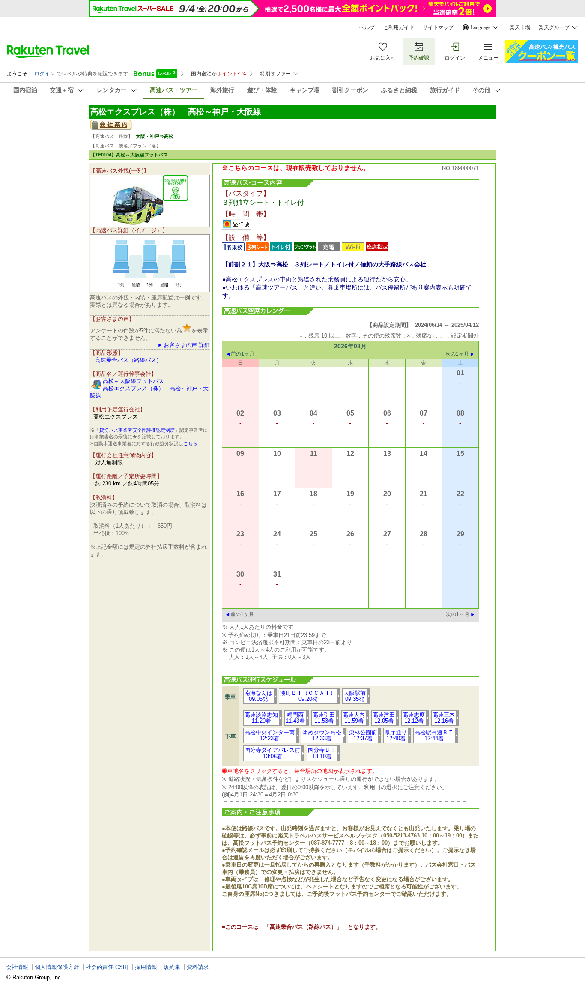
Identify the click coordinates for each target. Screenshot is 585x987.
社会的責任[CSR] (107, 967)
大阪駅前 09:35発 (354, 696)
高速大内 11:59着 (354, 718)
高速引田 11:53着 (324, 718)
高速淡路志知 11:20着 (261, 718)
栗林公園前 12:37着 (363, 735)
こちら (190, 443)
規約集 (172, 967)
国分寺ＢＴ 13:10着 (322, 753)
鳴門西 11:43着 (295, 718)
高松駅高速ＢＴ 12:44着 (434, 735)
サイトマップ (438, 27)
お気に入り (383, 58)
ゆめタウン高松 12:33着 (321, 735)
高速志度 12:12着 (414, 718)
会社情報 (17, 967)
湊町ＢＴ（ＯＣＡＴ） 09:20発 (308, 696)
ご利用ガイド (398, 27)
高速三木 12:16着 (444, 718)
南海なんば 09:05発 (258, 696)
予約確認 (419, 58)
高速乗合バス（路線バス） (128, 360)
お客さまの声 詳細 (187, 345)
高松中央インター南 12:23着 (270, 735)
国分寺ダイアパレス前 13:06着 (272, 753)
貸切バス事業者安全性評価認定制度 (137, 430)
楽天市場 (520, 27)
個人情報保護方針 (57, 967)
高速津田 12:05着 (384, 718)
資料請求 (198, 967)
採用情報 (146, 967)
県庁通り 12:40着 (396, 735)
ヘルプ (367, 27)
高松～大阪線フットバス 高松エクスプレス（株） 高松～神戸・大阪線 (149, 388)
